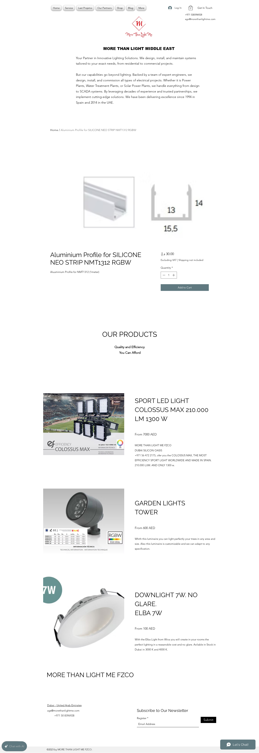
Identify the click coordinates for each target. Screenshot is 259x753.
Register (141, 718)
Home (54, 130)
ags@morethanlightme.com (200, 19)
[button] (191, 7)
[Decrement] (163, 275)
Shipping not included (190, 260)
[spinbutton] (169, 275)
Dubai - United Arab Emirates (64, 705)
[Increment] (174, 275)
